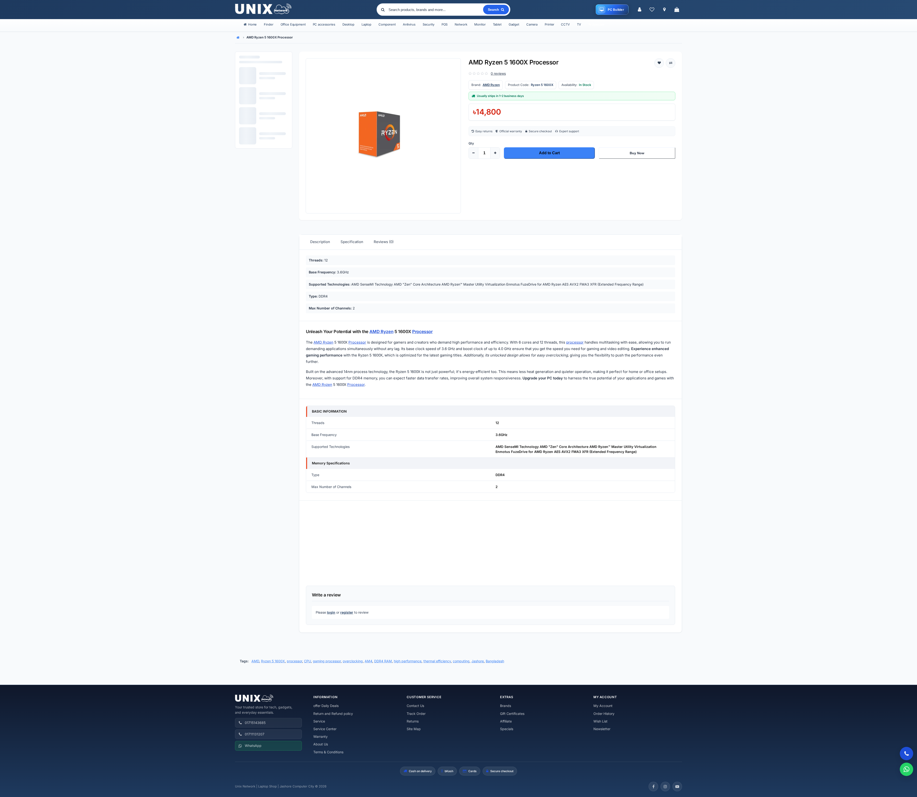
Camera (532, 24)
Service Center (324, 729)
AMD (255, 661)
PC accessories (324, 24)
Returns (413, 721)
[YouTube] (677, 786)
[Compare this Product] (670, 63)
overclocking (353, 661)
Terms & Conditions (328, 752)
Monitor (479, 24)
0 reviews (498, 73)
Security (428, 24)
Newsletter (601, 729)
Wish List (600, 721)
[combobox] (435, 9)
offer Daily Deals (326, 706)
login (331, 612)
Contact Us (415, 706)
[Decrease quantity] (473, 153)
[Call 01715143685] (906, 753)
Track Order (416, 714)
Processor (422, 331)
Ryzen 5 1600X (273, 661)
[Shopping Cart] (677, 9)
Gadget (514, 24)
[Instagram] (665, 786)
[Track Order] (664, 9)
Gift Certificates (512, 714)
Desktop (348, 24)
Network (461, 24)
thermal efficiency (437, 661)
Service (319, 721)
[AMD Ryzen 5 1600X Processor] (383, 135)
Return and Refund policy (333, 714)
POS (445, 24)
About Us (320, 744)
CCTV (565, 24)
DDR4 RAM (383, 661)
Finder (268, 24)
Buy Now (637, 153)
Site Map (414, 729)
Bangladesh (495, 661)
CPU (307, 661)
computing (461, 661)
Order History (603, 714)
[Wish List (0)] (652, 9)
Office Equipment (293, 24)
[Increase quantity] (495, 153)
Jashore (477, 661)
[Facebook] (653, 786)
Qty (471, 143)
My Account (603, 706)
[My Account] (639, 9)
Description (320, 241)
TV (579, 24)
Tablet (497, 24)
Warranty (320, 736)
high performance (407, 661)
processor (575, 342)
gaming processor (327, 661)
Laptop (366, 24)
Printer (549, 24)
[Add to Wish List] (659, 63)
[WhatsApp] (906, 769)
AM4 (368, 661)
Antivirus (409, 24)
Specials (506, 729)
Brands (505, 706)
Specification (352, 241)
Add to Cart (549, 153)
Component (387, 24)
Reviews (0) (384, 241)
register (346, 612)
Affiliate (506, 721)
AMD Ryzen (491, 85)
